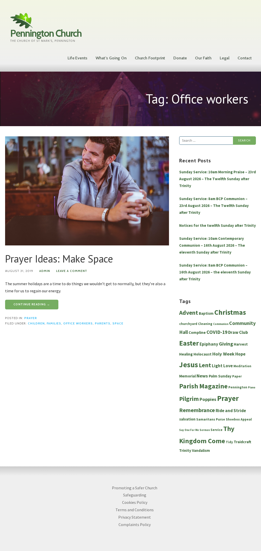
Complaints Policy (135, 524)
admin (44, 271)
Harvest (241, 344)
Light (217, 366)
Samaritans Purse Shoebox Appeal (224, 419)
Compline (197, 332)
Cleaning (205, 324)
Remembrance (197, 410)
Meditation (242, 366)
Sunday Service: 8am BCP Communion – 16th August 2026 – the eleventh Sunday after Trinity (215, 272)
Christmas (230, 312)
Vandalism (201, 450)
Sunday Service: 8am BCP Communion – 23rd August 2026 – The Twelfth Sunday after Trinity (214, 205)
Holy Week (223, 354)
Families (54, 323)
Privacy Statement (134, 517)
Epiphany (209, 344)
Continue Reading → (32, 304)
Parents (102, 323)
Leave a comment (71, 271)
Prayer (30, 318)
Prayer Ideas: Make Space (59, 258)
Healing (186, 354)
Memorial (187, 376)
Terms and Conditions (134, 509)
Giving (226, 344)
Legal (224, 58)
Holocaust (202, 354)
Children (36, 323)
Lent (205, 365)
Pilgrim (189, 399)
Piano (251, 387)
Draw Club (238, 332)
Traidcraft (242, 441)
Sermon (205, 430)
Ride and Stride (231, 410)
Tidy (229, 442)
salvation (187, 419)
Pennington (237, 387)
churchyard (188, 324)
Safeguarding (134, 494)
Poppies (208, 399)
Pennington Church (46, 33)
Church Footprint (150, 58)
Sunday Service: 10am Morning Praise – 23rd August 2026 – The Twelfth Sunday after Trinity (217, 178)
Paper (237, 376)
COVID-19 (216, 332)
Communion (220, 324)
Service (217, 430)
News (202, 376)
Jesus (188, 364)
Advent (188, 312)
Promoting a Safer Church (134, 487)
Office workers (78, 323)
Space (117, 323)
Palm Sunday (220, 376)
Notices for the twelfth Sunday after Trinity (217, 225)
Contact (245, 58)
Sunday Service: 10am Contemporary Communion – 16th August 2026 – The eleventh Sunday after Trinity (212, 245)
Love (228, 366)
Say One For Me (189, 430)
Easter (189, 343)
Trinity (185, 450)
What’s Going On (111, 58)
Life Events (77, 58)
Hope (240, 354)
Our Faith (203, 58)
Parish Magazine (203, 386)
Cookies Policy (134, 502)
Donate (180, 58)
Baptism (206, 313)
